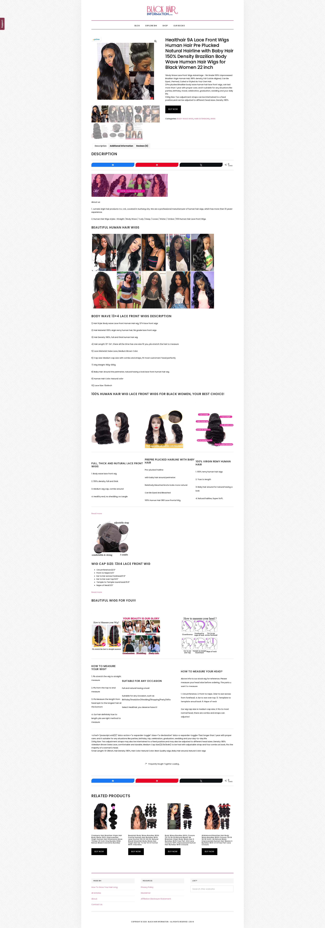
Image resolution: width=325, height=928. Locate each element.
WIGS (212, 118)
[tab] (101, 145)
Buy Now (173, 109)
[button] (190, 23)
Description (101, 146)
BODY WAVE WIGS (185, 118)
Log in (191, 922)
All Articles (96, 893)
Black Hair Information (162, 10)
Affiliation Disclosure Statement (156, 898)
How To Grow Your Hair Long (104, 887)
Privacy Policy (147, 887)
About (94, 898)
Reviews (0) (142, 146)
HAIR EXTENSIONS (202, 118)
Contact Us (96, 904)
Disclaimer (146, 893)
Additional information (121, 146)
